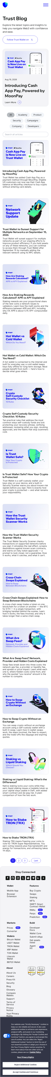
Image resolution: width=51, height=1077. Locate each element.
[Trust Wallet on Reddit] (28, 878)
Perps (36, 913)
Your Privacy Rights (25, 1057)
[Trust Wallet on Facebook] (8, 878)
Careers (10, 976)
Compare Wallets (11, 994)
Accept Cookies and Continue (25, 1072)
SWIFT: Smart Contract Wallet (37, 905)
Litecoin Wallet (11, 957)
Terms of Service (10, 1003)
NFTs (32, 901)
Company (16, 126)
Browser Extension (12, 895)
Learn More (10, 102)
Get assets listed (35, 941)
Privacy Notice (10, 1009)
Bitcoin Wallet (13, 939)
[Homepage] (5, 5)
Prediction (38, 917)
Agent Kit (36, 947)
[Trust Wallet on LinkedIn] (38, 878)
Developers (33, 126)
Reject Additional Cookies (25, 1064)
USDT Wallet (13, 943)
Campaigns (32, 120)
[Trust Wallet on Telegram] (33, 878)
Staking (33, 897)
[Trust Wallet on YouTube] (43, 878)
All (11, 114)
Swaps (33, 894)
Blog (8, 986)
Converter (12, 931)
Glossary (10, 989)
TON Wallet (12, 953)
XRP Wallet (12, 949)
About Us (11, 973)
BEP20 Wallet (13, 962)
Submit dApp (36, 937)
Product (37, 114)
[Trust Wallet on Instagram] (18, 878)
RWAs (36, 910)
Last (36, 860)
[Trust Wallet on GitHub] (13, 878)
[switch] (45, 5)
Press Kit (10, 979)
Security (17, 120)
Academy (22, 114)
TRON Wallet (13, 946)
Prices (13, 927)
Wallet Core (35, 933)
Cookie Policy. (35, 1052)
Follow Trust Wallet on (18, 39)
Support (10, 999)
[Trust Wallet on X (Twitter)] (23, 878)
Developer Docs (35, 928)
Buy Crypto (35, 890)
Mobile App (12, 890)
